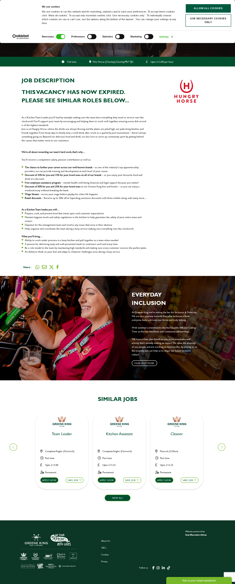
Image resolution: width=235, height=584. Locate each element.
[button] (221, 447)
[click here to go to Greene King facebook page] (153, 567)
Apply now (49, 480)
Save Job (73, 480)
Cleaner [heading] (177, 433)
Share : (27, 267)
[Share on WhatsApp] (37, 267)
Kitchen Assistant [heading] (119, 433)
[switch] (91, 36)
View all (117, 498)
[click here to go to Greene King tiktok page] (168, 567)
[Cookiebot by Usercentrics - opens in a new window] (21, 36)
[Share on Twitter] (51, 267)
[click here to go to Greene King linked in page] (163, 567)
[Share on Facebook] (57, 267)
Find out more (144, 363)
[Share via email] (44, 267)
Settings (164, 36)
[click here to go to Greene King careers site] (48, 551)
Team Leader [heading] (62, 433)
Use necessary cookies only (208, 20)
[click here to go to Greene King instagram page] (158, 567)
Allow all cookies (208, 8)
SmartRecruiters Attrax (196, 534)
